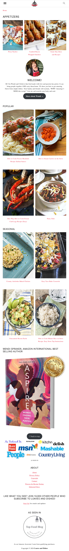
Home (5, 10)
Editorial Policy (34, 487)
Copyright (34, 478)
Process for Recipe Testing (34, 484)
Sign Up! (26, 503)
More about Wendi (33, 96)
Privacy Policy (34, 475)
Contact (34, 481)
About (34, 472)
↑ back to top (34, 436)
